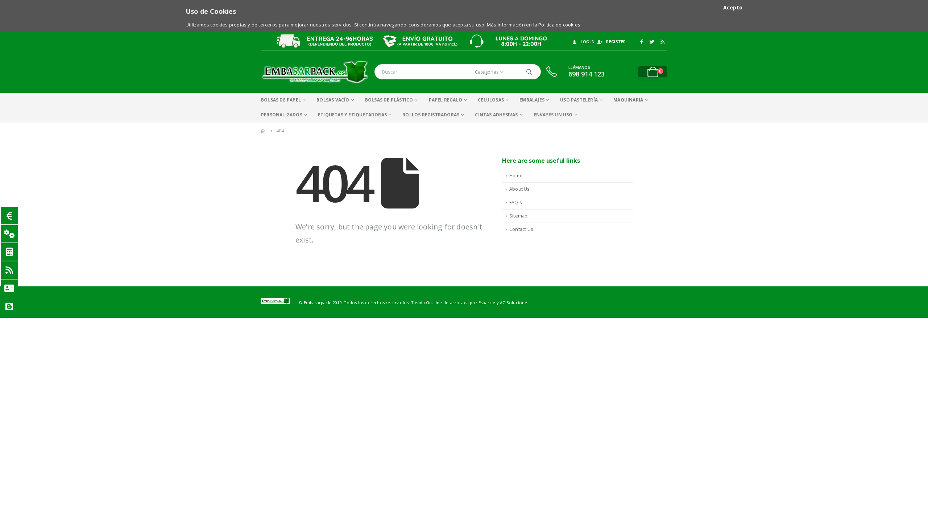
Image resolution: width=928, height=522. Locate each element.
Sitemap (518, 216)
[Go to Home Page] (263, 131)
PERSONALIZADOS (281, 115)
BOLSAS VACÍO (332, 100)
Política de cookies (559, 24)
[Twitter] (652, 41)
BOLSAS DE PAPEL (281, 100)
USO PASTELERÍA (579, 100)
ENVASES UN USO (553, 115)
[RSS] (662, 41)
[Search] (529, 72)
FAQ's (515, 202)
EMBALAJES (531, 100)
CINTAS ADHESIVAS (496, 115)
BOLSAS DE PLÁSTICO (389, 100)
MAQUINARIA (628, 100)
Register (616, 41)
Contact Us (521, 229)
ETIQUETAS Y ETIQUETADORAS (352, 115)
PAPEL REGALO (445, 100)
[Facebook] (641, 41)
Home (516, 176)
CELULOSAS (491, 100)
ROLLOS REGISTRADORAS (430, 115)
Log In (588, 41)
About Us (519, 189)
